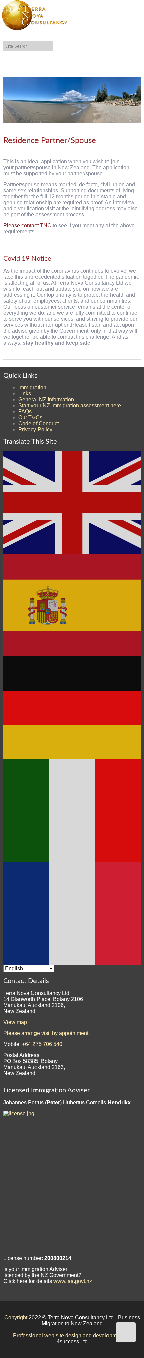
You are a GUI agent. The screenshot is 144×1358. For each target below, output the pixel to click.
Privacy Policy (35, 429)
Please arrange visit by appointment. (46, 1033)
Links (24, 393)
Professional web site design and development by (72, 1335)
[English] (72, 502)
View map (15, 1022)
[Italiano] (72, 810)
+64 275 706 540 (42, 1044)
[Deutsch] (72, 707)
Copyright (15, 1317)
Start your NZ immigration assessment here (69, 405)
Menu (61, 72)
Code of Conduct (38, 423)
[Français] (72, 913)
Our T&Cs (30, 417)
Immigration (32, 387)
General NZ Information (46, 399)
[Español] (72, 605)
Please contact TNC (28, 225)
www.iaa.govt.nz (72, 1281)
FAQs (25, 411)
